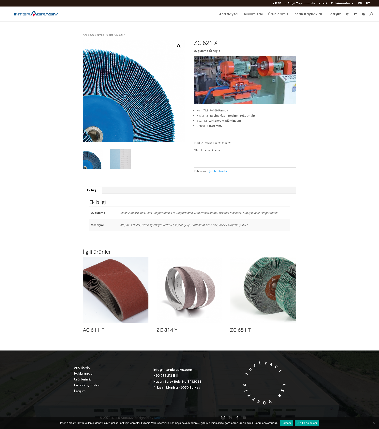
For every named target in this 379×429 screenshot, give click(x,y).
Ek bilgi (92, 190)
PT (368, 3)
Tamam (286, 422)
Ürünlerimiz (278, 14)
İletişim (334, 14)
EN (360, 3)
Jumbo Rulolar (105, 34)
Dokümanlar (340, 3)
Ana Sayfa (228, 14)
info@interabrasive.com (172, 369)
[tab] (92, 190)
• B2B (277, 3)
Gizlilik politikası (307, 422)
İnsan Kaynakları (309, 14)
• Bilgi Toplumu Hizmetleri (306, 3)
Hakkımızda (253, 14)
